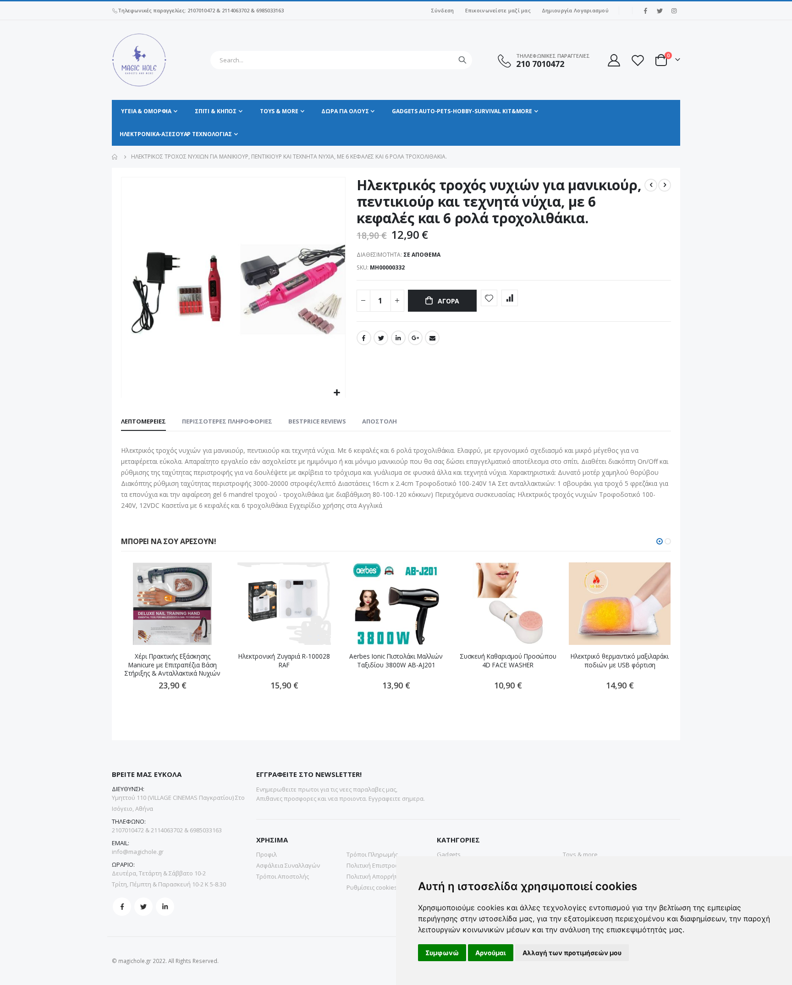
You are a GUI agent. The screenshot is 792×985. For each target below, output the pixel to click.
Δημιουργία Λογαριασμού (575, 10)
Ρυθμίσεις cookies (371, 887)
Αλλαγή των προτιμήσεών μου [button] (572, 953)
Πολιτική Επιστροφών (376, 865)
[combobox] (341, 60)
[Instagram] (674, 11)
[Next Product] (664, 185)
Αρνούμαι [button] (490, 953)
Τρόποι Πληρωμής (372, 854)
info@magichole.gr (138, 851)
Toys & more (580, 854)
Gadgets (449, 854)
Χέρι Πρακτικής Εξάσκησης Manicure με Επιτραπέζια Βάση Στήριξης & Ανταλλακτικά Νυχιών (172, 664)
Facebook (364, 337)
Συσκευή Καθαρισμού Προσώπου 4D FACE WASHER (508, 660)
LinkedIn (398, 337)
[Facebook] (645, 11)
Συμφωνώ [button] (442, 953)
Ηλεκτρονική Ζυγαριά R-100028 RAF (284, 660)
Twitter (381, 337)
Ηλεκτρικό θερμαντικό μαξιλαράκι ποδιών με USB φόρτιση (620, 660)
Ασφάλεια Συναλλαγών (288, 865)
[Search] (462, 60)
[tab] (143, 422)
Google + (415, 337)
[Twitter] (660, 11)
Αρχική (115, 156)
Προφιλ (266, 854)
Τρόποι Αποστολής (282, 876)
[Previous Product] (650, 185)
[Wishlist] (637, 60)
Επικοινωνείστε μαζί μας (498, 10)
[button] (337, 393)
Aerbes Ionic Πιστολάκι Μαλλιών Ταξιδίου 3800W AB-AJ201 (396, 660)
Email (432, 337)
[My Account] (613, 60)
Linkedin (165, 906)
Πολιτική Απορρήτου (375, 876)
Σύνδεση (442, 10)
